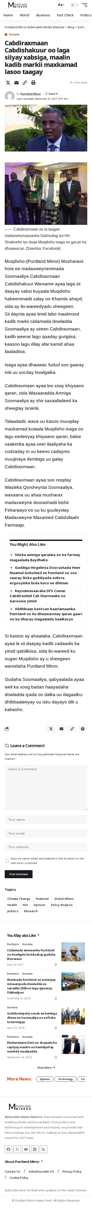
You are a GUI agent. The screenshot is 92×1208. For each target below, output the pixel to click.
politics (12, 911)
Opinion (39, 905)
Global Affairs (64, 899)
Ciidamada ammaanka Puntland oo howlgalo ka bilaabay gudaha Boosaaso (31, 954)
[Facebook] (8, 1149)
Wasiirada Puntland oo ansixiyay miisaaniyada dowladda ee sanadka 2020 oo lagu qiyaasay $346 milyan (31, 986)
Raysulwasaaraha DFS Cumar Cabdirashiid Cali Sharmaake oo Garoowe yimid (38, 595)
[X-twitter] (17, 1149)
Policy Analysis (62, 905)
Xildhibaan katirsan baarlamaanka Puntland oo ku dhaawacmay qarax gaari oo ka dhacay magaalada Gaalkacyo (46, 613)
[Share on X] (8, 82)
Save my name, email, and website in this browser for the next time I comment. (47, 861)
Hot (25, 905)
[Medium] (34, 1149)
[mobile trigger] (83, 5)
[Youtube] (26, 1149)
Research (31, 911)
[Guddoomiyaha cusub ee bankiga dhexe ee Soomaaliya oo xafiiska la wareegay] (73, 1014)
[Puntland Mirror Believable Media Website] (18, 4)
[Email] (16, 82)
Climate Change (18, 899)
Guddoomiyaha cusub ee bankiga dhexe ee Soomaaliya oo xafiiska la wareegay (32, 1017)
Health (12, 905)
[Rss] (43, 1149)
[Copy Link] (24, 82)
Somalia (14, 34)
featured (42, 899)
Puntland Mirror (31, 93)
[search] (52, 5)
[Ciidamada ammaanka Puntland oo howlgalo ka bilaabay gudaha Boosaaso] (73, 951)
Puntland (13, 944)
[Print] (33, 82)
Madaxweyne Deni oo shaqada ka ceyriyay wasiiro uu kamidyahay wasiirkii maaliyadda (32, 1046)
